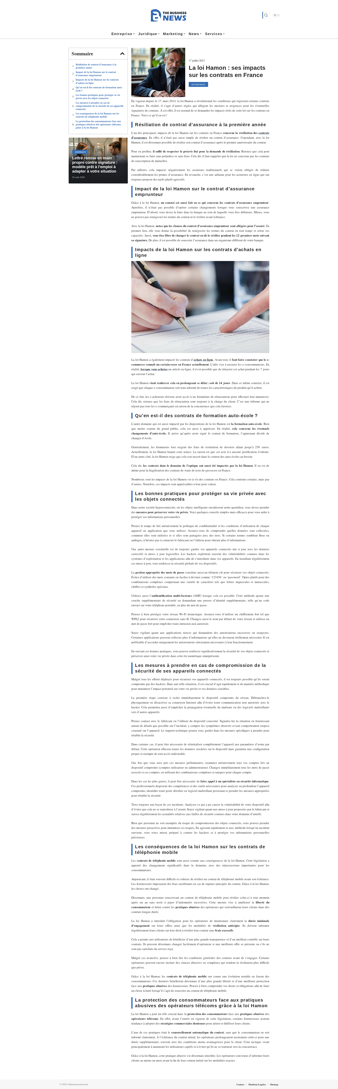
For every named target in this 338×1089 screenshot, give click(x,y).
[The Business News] (169, 15)
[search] (265, 15)
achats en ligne (203, 359)
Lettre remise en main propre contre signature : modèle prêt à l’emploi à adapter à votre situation (94, 164)
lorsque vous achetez (154, 369)
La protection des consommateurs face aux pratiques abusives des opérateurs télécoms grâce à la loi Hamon (98, 124)
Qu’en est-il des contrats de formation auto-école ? (99, 89)
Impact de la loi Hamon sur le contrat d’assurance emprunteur (96, 73)
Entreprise (198, 84)
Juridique (80, 152)
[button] (122, 53)
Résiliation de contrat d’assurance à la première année (96, 66)
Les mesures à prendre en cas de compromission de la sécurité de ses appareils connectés (99, 106)
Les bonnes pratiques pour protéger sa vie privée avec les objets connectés (98, 96)
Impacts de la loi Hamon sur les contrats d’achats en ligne (97, 81)
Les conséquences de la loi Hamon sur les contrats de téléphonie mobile (97, 115)
